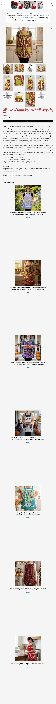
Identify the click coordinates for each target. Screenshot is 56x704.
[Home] (27, 5)
